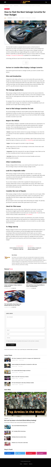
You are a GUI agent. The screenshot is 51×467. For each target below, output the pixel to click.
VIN (37, 212)
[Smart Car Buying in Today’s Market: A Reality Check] (14, 277)
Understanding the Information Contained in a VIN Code (24, 364)
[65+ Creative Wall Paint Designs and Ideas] (7, 372)
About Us (30, 463)
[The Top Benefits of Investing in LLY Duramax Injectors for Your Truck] (14, 296)
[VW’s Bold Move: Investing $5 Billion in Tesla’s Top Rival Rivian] (36, 277)
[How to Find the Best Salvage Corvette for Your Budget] (25, 32)
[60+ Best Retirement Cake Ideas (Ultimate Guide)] (7, 384)
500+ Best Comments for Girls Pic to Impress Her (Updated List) (26, 358)
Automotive (13, 288)
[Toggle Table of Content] (25, 63)
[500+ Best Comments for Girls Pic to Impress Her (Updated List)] (7, 360)
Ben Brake (14, 255)
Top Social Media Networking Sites (19, 425)
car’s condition (29, 214)
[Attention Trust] (25, 2)
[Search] (46, 2)
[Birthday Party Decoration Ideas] (7, 438)
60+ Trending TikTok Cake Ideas (19, 431)
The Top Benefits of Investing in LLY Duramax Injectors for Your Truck (12, 304)
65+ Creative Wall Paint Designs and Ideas (21, 370)
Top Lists (6, 418)
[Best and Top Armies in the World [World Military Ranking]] (25, 404)
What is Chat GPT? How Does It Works (20, 376)
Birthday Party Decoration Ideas (19, 437)
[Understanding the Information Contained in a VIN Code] (7, 366)
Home (21, 463)
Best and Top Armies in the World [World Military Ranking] (20, 420)
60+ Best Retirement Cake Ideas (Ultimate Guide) (23, 382)
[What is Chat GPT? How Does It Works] (7, 378)
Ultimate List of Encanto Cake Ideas (20, 442)
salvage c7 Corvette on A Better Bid (15, 55)
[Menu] (5, 2)
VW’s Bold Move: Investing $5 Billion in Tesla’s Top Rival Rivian (35, 285)
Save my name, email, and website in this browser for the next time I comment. (23, 341)
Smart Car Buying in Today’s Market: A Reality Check (13, 285)
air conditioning (29, 140)
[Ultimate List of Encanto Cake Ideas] (7, 444)
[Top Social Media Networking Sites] (7, 427)
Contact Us (26, 463)
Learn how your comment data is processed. (29, 349)
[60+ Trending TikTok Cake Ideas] (7, 433)
